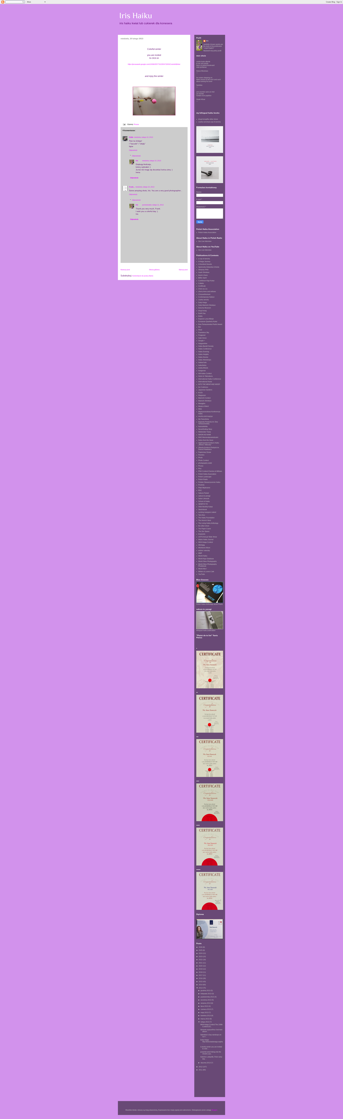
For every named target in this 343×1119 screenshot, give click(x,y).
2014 (201, 985)
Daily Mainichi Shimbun (207, 305)
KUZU (200, 393)
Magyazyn (202, 395)
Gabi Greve (202, 338)
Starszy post (183, 270)
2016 (201, 978)
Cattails (201, 283)
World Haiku (202, 556)
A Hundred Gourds (205, 264)
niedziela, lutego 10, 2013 (143, 137)
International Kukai (205, 382)
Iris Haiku (135, 15)
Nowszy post (125, 270)
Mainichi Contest (204, 398)
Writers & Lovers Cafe (206, 571)
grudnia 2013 (206, 991)
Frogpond (201, 335)
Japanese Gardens (205, 390)
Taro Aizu (201, 515)
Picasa (136, 124)
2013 (201, 988)
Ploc (200, 469)
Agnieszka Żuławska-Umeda (208, 267)
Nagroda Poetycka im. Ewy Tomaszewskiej (208, 423)
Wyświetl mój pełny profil (212, 51)
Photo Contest (203, 460)
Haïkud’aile (202, 362)
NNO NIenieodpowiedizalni (208, 437)
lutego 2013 (205, 1022)
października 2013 (208, 997)
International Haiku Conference (209, 379)
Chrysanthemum (204, 294)
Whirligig (201, 545)
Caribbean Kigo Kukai (206, 281)
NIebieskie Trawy (204, 432)
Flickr (200, 330)
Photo (200, 458)
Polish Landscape (204, 477)
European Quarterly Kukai (207, 321)
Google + (201, 341)
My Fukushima (203, 419)
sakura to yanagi (204, 496)
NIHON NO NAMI (204, 435)
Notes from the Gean (205, 440)
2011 (201, 1070)
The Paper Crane (204, 529)
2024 (201, 953)
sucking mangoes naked (207, 512)
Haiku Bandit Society (205, 346)
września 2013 (206, 1000)
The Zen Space (203, 531)
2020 (201, 966)
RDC (200, 490)
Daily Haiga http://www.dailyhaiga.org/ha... (211, 1042)
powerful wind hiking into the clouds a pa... (210, 1053)
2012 (201, 1067)
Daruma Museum (204, 308)
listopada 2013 (206, 994)
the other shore (203, 526)
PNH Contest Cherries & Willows (210, 471)
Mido (200, 409)
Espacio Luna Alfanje (206, 319)
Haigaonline (202, 343)
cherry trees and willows (207, 291)
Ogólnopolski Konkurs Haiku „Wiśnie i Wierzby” (208, 444)
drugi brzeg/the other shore (208, 119)
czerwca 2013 (206, 1009)
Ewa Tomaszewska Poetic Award (210, 324)
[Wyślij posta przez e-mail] (124, 124)
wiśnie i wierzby (204, 550)
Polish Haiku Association (207, 232)
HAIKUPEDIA (203, 368)
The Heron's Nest (204, 520)
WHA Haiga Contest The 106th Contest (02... (211, 1025)
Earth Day (202, 313)
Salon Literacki (203, 499)
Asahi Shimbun (203, 272)
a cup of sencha (204, 259)
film (199, 327)
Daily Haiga (202, 302)
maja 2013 (205, 1012)
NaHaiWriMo (203, 426)
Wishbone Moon (204, 548)
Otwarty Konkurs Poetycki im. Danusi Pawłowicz (208, 448)
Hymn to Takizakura (205, 376)
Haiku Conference (205, 349)
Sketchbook (202, 509)
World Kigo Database (206, 559)
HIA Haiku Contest (205, 373)
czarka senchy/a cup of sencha (209, 122)
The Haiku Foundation (206, 518)
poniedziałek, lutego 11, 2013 (153, 205)
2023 (201, 956)
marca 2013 (205, 1019)
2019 (201, 969)
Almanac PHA (203, 270)
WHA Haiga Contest (205, 542)
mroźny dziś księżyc (205, 416)
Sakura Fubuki (203, 493)
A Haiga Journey (204, 261)
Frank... (132, 187)
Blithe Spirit (202, 278)
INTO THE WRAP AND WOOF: (209, 384)
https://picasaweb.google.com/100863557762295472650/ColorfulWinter (154, 64)
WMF (200, 553)
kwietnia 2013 (206, 1016)
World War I (202, 569)
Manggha (201, 403)
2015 (201, 982)
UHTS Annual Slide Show (207, 537)
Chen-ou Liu (202, 289)
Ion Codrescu (203, 387)
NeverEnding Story (205, 429)
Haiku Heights (203, 354)
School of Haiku (204, 501)
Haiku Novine (203, 357)
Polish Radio (203, 479)
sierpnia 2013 (206, 1003)
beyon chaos (203, 275)
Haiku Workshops (204, 360)
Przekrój (201, 485)
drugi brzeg (202, 311)
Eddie (131, 137)
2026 (201, 947)
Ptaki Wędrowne (204, 488)
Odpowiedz (133, 150)
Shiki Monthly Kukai (205, 507)
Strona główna (154, 270)
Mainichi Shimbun (204, 401)
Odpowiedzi (136, 156)
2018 (201, 972)
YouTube (201, 574)
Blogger (214, 1110)
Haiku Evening (203, 352)
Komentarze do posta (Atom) (142, 276)
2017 (201, 975)
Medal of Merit (203, 406)
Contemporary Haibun (206, 297)
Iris (137, 161)
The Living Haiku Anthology (208, 523)
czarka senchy (203, 300)
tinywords (201, 534)
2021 (201, 963)
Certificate (202, 286)
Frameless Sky (203, 332)
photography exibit (205, 463)
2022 (201, 960)
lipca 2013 (205, 1006)
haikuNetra (202, 365)
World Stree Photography (207, 561)
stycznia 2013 (206, 1063)
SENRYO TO (203, 504)
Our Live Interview (204, 241)
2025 (201, 950)
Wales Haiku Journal (205, 539)
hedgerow (202, 371)
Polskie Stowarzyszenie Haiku (209, 482)
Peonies (201, 455)
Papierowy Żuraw (204, 452)
